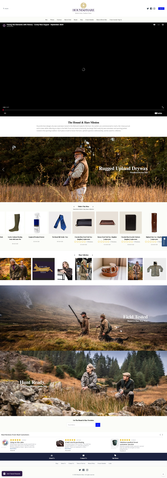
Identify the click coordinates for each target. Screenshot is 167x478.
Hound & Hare (80, 474)
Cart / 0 (161, 8)
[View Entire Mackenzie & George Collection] (109, 270)
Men (46, 20)
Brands (75, 20)
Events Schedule (90, 20)
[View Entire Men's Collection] (135, 270)
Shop (81, 20)
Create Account (113, 20)
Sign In (120, 20)
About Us (63, 463)
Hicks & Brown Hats (102, 20)
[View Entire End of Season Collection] (43, 270)
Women (52, 20)
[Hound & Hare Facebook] (151, 9)
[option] (83, 169)
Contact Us (71, 463)
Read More (13, 448)
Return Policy (91, 463)
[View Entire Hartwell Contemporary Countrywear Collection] (65, 270)
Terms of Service (81, 463)
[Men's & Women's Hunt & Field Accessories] (83, 4)
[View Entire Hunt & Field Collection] (155, 270)
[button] (160, 435)
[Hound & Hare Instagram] (154, 9)
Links (110, 463)
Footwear (59, 20)
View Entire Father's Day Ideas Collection (83, 209)
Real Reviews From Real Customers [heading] (15, 435)
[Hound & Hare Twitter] (148, 9)
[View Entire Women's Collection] (83, 270)
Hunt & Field (67, 20)
